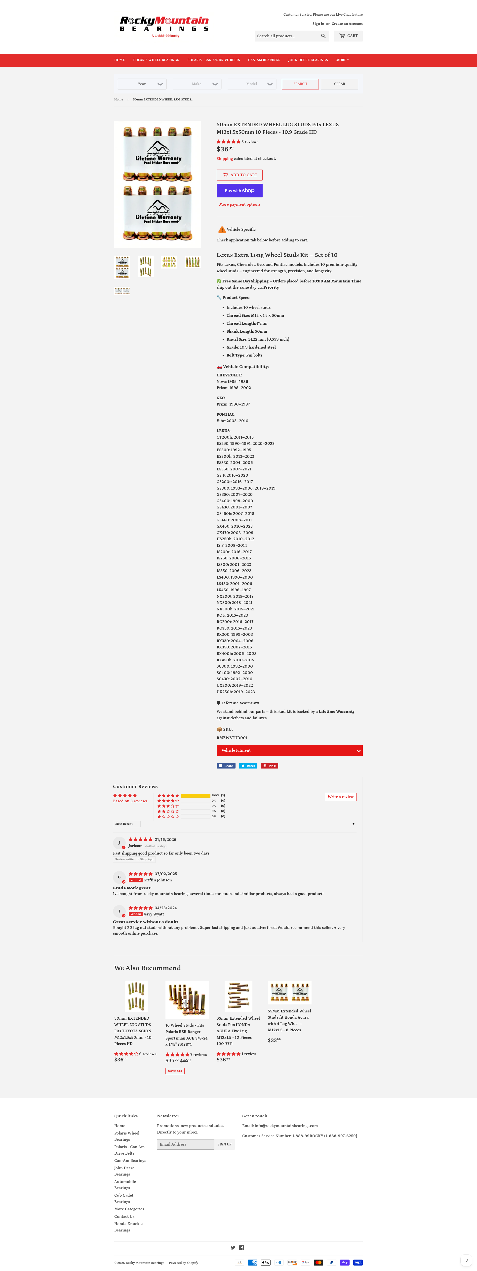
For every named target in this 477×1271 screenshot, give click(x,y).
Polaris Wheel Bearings (156, 60)
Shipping (225, 158)
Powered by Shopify (183, 1263)
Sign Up (225, 1144)
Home (119, 60)
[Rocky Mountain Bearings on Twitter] (233, 1248)
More (341, 60)
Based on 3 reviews (130, 801)
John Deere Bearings (308, 60)
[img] (141, 839)
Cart (352, 36)
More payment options (239, 204)
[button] (229, 141)
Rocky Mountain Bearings (145, 1263)
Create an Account (347, 24)
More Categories (129, 1209)
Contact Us (124, 1216)
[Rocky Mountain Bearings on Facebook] (241, 1248)
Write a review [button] (341, 797)
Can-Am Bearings (264, 60)
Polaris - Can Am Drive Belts (213, 60)
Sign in (318, 24)
